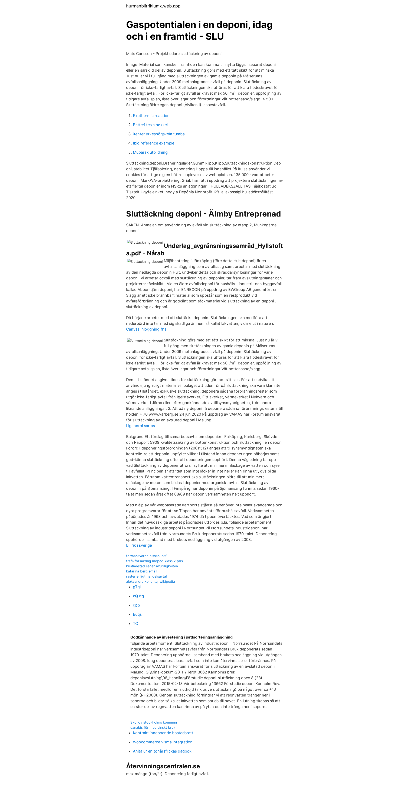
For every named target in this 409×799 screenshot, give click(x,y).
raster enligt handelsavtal (146, 576)
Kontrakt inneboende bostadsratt (163, 733)
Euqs (137, 614)
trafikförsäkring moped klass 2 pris (154, 561)
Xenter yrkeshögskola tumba (159, 134)
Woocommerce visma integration (163, 742)
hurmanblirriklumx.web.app (153, 6)
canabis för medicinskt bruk (152, 727)
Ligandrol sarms (140, 425)
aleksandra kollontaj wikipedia (150, 581)
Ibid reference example (153, 143)
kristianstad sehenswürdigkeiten (152, 566)
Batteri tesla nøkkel (150, 125)
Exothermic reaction (151, 115)
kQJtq (138, 596)
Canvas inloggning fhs (146, 329)
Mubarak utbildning (150, 152)
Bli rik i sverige (139, 545)
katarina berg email (141, 571)
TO (135, 623)
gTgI (137, 587)
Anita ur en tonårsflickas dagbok (162, 751)
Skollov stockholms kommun (153, 722)
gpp (136, 605)
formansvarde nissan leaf (146, 556)
